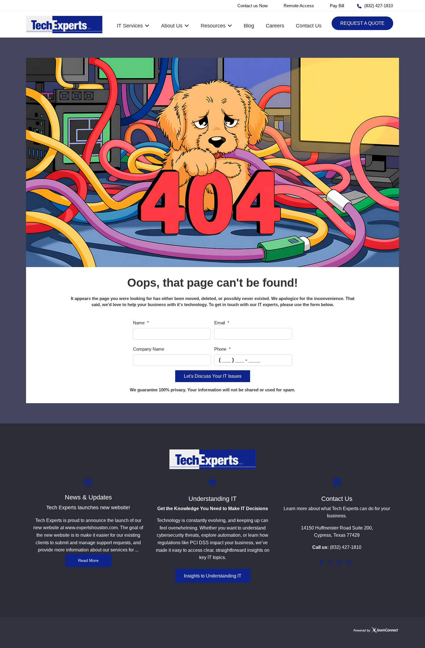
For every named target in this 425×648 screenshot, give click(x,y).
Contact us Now (252, 5)
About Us (171, 26)
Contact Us (308, 26)
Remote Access (299, 5)
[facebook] (321, 563)
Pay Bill (337, 5)
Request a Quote (362, 23)
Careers (275, 26)
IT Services (130, 26)
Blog (249, 26)
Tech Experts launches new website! (88, 507)
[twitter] (330, 563)
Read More (88, 560)
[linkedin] (339, 563)
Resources (213, 26)
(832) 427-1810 (378, 5)
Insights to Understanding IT (212, 575)
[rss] (349, 563)
